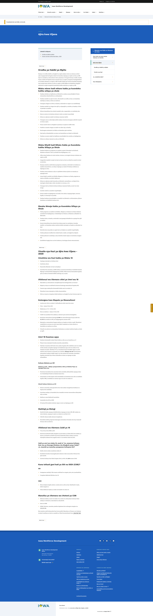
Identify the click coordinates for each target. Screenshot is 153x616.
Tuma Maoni (62, 605)
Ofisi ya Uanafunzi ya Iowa (82, 579)
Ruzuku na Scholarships (82, 585)
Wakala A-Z (101, 1)
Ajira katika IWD (80, 562)
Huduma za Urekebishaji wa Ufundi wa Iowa (84, 574)
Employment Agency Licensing (104, 581)
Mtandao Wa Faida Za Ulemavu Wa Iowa (53, 16)
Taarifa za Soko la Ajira (81, 576)
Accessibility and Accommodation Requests (105, 589)
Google (107, 611)
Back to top (41, 66)
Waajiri (98, 557)
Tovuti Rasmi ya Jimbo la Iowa (44, 1)
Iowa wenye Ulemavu (102, 559)
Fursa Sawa (99, 579)
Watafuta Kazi (100, 554)
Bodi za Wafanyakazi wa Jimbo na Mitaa (84, 588)
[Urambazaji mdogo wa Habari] (96, 12)
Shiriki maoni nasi (46, 562)
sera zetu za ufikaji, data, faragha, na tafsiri (79, 608)
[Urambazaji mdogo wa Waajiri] (63, 12)
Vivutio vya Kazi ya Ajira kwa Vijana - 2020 (51, 56)
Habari (78, 557)
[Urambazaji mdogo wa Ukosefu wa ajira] (56, 12)
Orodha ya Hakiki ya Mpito (48, 54)
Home (41, 16)
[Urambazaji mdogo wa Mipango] (71, 12)
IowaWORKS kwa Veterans (82, 582)
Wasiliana (78, 554)
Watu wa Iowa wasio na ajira (103, 552)
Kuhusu (78, 552)
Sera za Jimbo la (102, 586)
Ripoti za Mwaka (80, 559)
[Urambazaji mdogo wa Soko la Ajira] (81, 12)
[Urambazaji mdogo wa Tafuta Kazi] (44, 12)
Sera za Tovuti (100, 584)
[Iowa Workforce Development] (44, 6)
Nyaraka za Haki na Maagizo (103, 576)
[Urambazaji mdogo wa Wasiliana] (104, 12)
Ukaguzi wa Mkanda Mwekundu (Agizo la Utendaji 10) (104, 573)
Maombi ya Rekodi (101, 570)
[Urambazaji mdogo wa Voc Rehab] (89, 12)
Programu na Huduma (110, 1)
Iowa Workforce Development (62, 6)
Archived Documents (81, 596)
